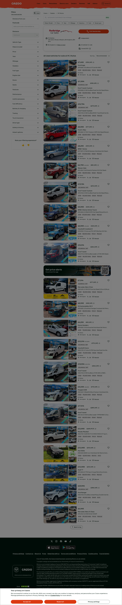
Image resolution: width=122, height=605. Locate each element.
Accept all (27, 602)
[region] (61, 596)
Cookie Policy (55, 595)
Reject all (60, 602)
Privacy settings (94, 602)
